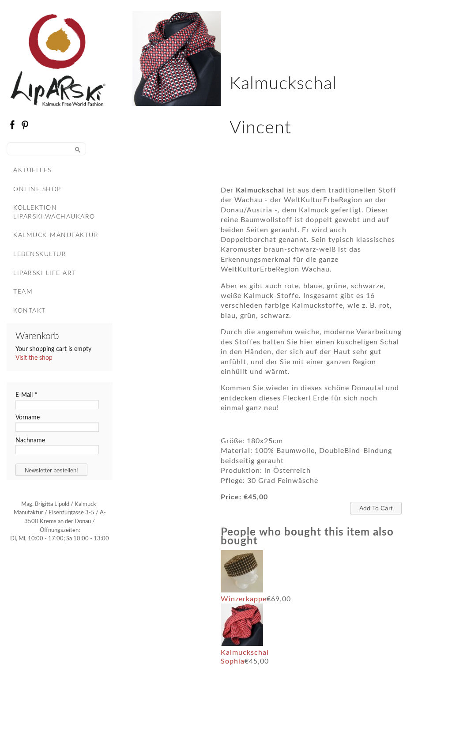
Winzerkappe (244, 599)
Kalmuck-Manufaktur (55, 235)
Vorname (27, 418)
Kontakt (29, 311)
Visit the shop (34, 358)
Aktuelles (32, 170)
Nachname (30, 441)
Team (23, 292)
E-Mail (26, 395)
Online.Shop (37, 189)
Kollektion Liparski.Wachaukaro (54, 212)
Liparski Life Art (44, 273)
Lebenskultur (39, 254)
